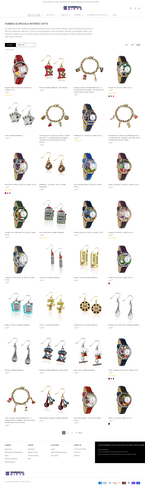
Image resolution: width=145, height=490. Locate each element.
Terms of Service (11, 459)
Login (53, 449)
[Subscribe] (127, 450)
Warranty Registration (59, 452)
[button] (131, 8)
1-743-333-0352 (80, 449)
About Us (8, 449)
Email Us (77, 452)
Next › (81, 433)
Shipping (31, 449)
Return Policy (33, 452)
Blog (6, 455)
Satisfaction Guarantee (13, 452)
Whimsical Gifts (14, 481)
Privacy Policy (33, 455)
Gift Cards (54, 455)
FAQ (29, 459)
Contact (77, 455)
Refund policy (10, 462)
